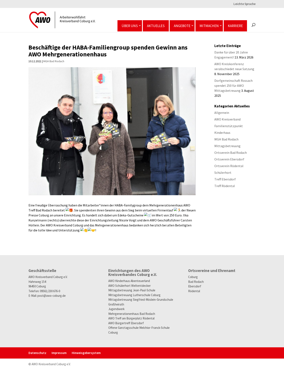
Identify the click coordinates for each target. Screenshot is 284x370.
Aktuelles (156, 26)
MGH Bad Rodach (53, 61)
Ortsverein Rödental (228, 166)
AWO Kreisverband (227, 119)
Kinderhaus (222, 132)
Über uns (130, 26)
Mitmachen (209, 26)
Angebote (182, 26)
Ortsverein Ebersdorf (229, 159)
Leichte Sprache (244, 4)
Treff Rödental (224, 186)
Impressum (59, 353)
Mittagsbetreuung (227, 146)
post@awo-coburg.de (51, 296)
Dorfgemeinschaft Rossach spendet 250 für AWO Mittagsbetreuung (233, 85)
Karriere (235, 26)
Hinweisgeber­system (86, 353)
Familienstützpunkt (228, 126)
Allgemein (221, 113)
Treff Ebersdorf (225, 179)
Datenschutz (37, 353)
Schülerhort (222, 172)
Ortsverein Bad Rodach (230, 152)
